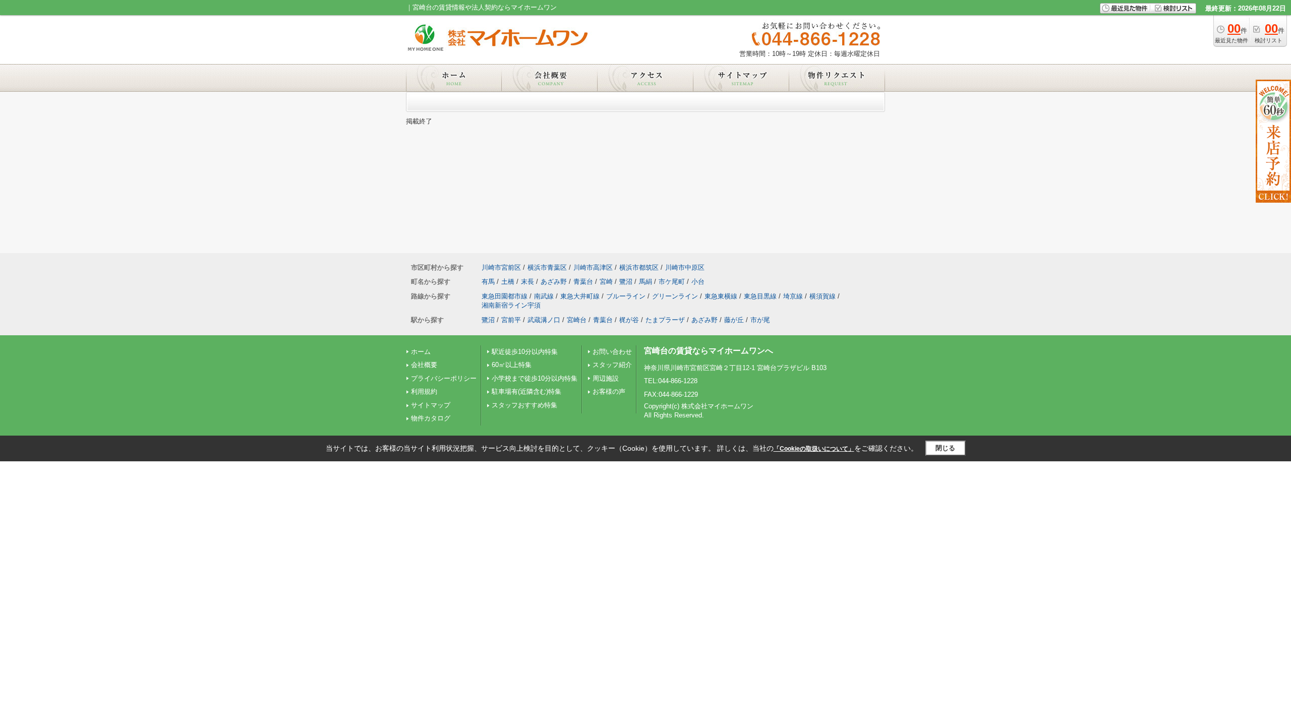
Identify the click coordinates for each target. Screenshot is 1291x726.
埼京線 (793, 296)
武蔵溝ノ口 (543, 320)
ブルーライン (626, 296)
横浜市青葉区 (547, 267)
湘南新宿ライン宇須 (511, 305)
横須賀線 (822, 296)
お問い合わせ (612, 351)
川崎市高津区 (593, 267)
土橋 (507, 281)
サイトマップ (430, 405)
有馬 (488, 281)
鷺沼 (625, 281)
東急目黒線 (760, 296)
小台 (698, 281)
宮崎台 (576, 320)
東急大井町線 (580, 296)
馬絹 (645, 281)
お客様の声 (609, 391)
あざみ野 (554, 281)
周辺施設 (606, 378)
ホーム (421, 351)
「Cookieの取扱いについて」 (814, 448)
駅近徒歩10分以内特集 (525, 351)
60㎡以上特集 (512, 365)
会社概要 (424, 365)
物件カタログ (430, 418)
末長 (527, 281)
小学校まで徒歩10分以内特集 (534, 378)
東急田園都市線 (504, 296)
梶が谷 (629, 320)
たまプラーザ (665, 320)
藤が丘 (734, 320)
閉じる (945, 448)
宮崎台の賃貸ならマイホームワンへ (708, 350)
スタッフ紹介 (612, 365)
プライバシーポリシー (444, 378)
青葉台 (583, 281)
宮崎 (606, 281)
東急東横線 (721, 296)
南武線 (544, 296)
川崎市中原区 (685, 267)
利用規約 (424, 391)
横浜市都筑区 (639, 267)
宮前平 (511, 320)
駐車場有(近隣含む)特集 (526, 391)
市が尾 (760, 320)
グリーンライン (675, 296)
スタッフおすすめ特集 (524, 405)
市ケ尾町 (672, 281)
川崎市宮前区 (501, 267)
